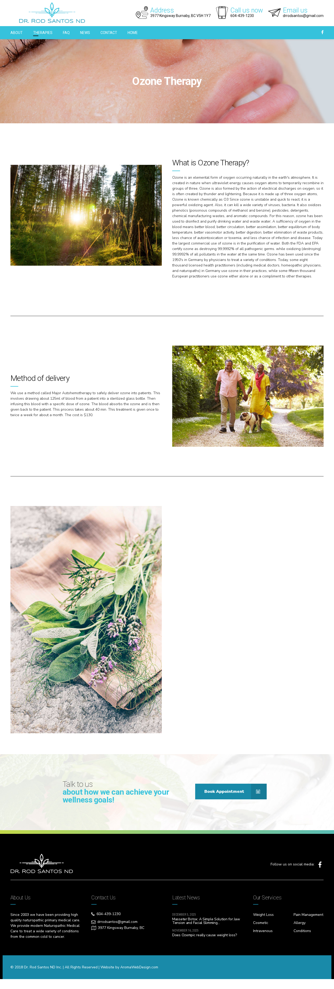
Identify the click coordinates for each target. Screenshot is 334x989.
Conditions (302, 930)
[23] (86, 215)
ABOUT (16, 33)
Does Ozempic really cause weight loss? (204, 935)
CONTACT (108, 33)
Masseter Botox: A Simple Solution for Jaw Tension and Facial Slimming (206, 921)
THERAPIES (42, 33)
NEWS (85, 33)
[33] (86, 619)
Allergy (300, 922)
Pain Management (308, 914)
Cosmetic (260, 922)
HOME (133, 33)
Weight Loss (263, 914)
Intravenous (263, 930)
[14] (248, 396)
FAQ (66, 33)
